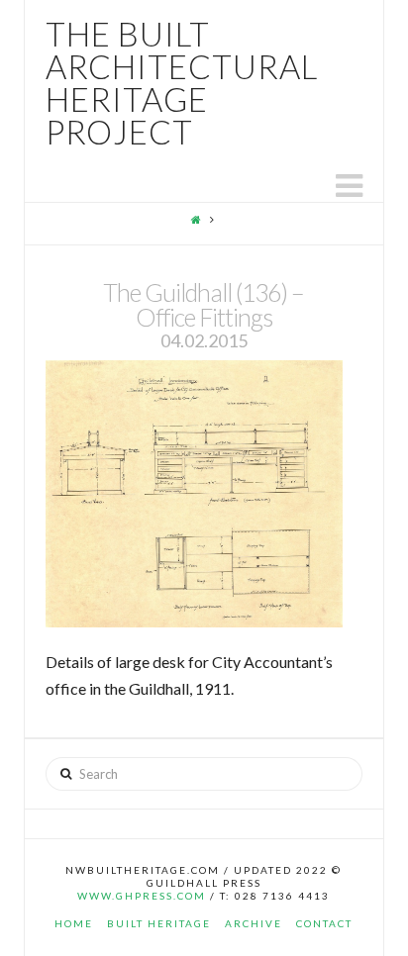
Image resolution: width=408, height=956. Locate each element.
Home (73, 923)
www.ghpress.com (141, 896)
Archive (253, 923)
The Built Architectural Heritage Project (182, 83)
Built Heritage (159, 923)
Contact (324, 923)
